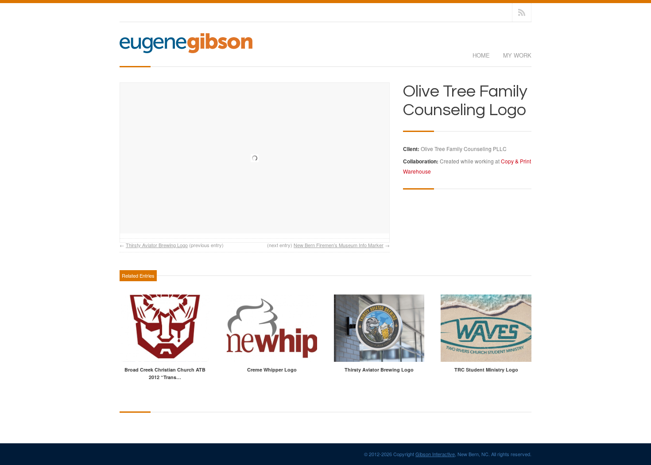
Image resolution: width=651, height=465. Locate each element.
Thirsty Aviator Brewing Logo (157, 244)
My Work (517, 55)
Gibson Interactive (435, 453)
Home (481, 55)
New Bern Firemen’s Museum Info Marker (339, 244)
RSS (521, 12)
